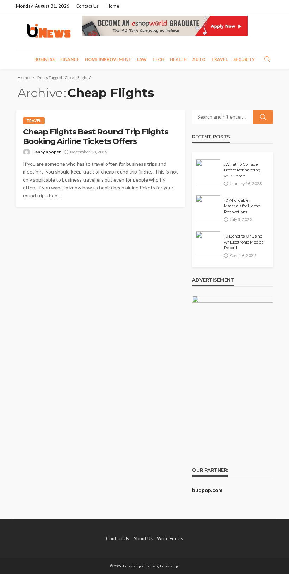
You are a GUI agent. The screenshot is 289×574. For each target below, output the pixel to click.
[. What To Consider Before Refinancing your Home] (208, 171)
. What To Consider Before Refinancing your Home (242, 170)
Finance (69, 59)
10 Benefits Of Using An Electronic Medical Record (244, 242)
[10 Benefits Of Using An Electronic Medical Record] (208, 243)
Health (178, 59)
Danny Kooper (46, 151)
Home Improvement (108, 59)
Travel (219, 59)
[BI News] (49, 31)
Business (44, 59)
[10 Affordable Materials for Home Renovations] (208, 207)
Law (142, 59)
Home (113, 6)
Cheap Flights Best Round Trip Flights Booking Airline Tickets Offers (95, 136)
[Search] (267, 59)
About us (143, 538)
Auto (198, 59)
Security (244, 59)
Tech (158, 59)
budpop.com (207, 490)
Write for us (170, 538)
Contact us (87, 6)
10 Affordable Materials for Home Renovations (242, 206)
